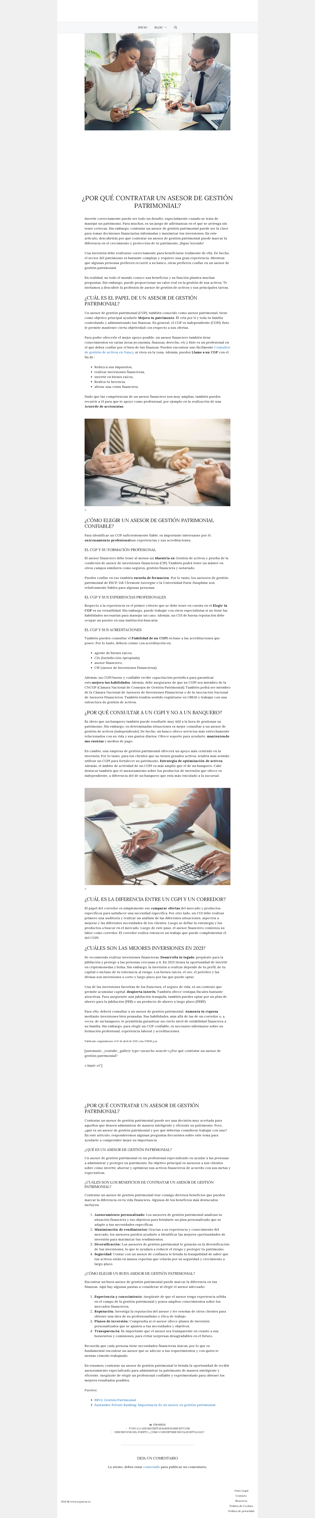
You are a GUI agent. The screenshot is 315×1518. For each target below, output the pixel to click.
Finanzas (159, 1424)
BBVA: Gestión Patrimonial (115, 1400)
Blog (158, 27)
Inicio (142, 27)
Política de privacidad (241, 1511)
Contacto (241, 1495)
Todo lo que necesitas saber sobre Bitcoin (159, 1428)
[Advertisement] (157, 157)
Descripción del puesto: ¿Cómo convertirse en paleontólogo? (159, 1432)
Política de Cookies (241, 1506)
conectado (151, 1467)
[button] (176, 27)
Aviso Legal (241, 1490)
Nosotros (241, 1501)
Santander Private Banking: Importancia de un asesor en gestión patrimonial (154, 1405)
